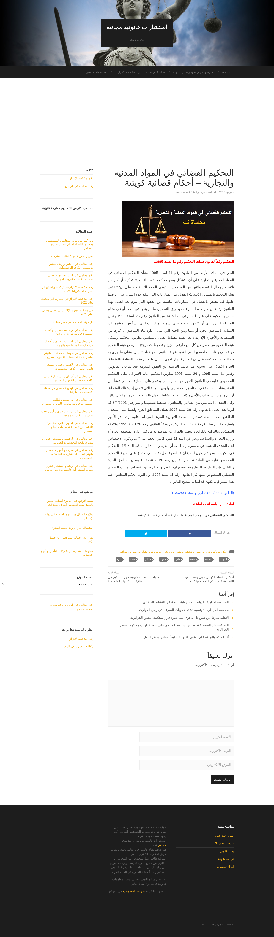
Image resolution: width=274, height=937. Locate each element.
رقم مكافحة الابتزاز (129, 72)
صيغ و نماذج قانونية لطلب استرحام (72, 256)
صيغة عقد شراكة (223, 843)
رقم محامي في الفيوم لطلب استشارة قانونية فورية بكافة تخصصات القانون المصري (70, 426)
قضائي (148, 559)
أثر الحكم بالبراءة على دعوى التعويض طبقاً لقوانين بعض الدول (186, 637)
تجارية (208, 559)
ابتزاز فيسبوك (225, 866)
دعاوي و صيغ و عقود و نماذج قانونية (194, 72)
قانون (163, 559)
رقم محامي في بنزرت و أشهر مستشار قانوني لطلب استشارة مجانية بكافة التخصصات (69, 454)
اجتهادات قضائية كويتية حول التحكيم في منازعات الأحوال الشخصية (134, 577)
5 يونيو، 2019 (226, 192)
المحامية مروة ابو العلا (205, 192)
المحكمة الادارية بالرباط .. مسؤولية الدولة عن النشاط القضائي (186, 602)
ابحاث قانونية (158, 72)
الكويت (223, 559)
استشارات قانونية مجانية (137, 27)
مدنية (132, 559)
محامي (226, 72)
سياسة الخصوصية (134, 891)
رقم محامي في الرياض (79, 186)
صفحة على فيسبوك (96, 72)
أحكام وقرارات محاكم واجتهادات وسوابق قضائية (148, 551)
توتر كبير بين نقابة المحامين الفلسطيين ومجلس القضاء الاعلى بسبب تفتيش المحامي (69, 244)
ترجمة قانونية (226, 859)
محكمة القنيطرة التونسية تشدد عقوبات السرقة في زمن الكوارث (184, 610)
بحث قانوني (227, 851)
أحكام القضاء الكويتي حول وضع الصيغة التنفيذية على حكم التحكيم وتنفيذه (208, 577)
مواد (119, 559)
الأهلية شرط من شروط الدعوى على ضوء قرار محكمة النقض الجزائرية (179, 618)
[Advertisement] (137, 123)
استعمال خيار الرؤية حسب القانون (72, 527)
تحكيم (192, 559)
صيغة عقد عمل (224, 835)
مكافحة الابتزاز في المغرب (77, 646)
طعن (177, 559)
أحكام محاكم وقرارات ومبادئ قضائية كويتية (202, 551)
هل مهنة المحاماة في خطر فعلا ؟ (73, 322)
